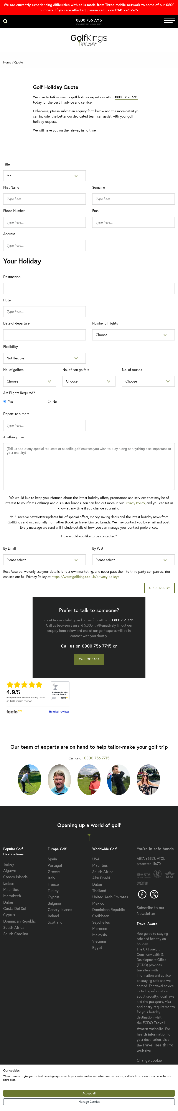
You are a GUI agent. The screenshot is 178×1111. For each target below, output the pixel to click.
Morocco (99, 928)
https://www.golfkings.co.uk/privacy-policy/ (85, 576)
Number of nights (105, 323)
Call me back (89, 659)
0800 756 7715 (89, 20)
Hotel (7, 300)
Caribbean (100, 915)
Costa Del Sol (14, 908)
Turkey (8, 864)
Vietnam (99, 941)
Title (6, 164)
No (54, 401)
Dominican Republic (19, 921)
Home (7, 62)
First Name (11, 187)
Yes (10, 401)
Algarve (9, 870)
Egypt (97, 947)
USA (96, 858)
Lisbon (8, 883)
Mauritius (11, 889)
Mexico (98, 903)
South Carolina (15, 933)
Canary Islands (15, 876)
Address (9, 233)
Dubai (8, 902)
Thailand (99, 890)
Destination (11, 276)
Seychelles (101, 922)
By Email (9, 548)
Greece (54, 871)
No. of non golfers (76, 369)
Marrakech (12, 895)
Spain (52, 858)
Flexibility (10, 346)
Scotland (55, 922)
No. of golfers (13, 369)
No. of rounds (132, 369)
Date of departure (16, 323)
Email (96, 210)
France (53, 884)
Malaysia (99, 934)
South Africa (13, 927)
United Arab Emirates (110, 896)
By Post (97, 548)
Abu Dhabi (101, 877)
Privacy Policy (135, 503)
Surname (98, 187)
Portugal (55, 865)
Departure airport (16, 413)
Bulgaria (54, 903)
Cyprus (9, 914)
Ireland (53, 915)
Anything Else (13, 437)
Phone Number (14, 210)
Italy (51, 877)
